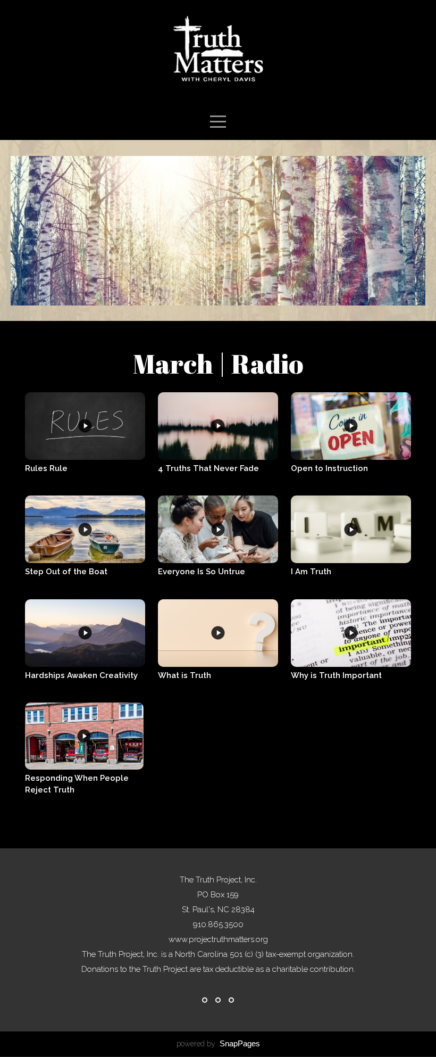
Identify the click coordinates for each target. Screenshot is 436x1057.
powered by (218, 1043)
